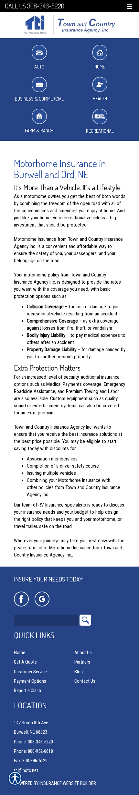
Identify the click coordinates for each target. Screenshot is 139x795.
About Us (83, 652)
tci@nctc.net (26, 770)
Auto (39, 67)
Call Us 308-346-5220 (34, 6)
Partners (82, 662)
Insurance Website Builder (67, 783)
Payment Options (30, 681)
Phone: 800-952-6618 (33, 751)
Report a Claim (27, 690)
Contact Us (84, 681)
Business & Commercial (39, 99)
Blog (78, 672)
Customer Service (30, 672)
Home (99, 67)
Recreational (100, 131)
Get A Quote (25, 662)
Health (100, 98)
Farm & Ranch (39, 131)
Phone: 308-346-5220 (33, 742)
